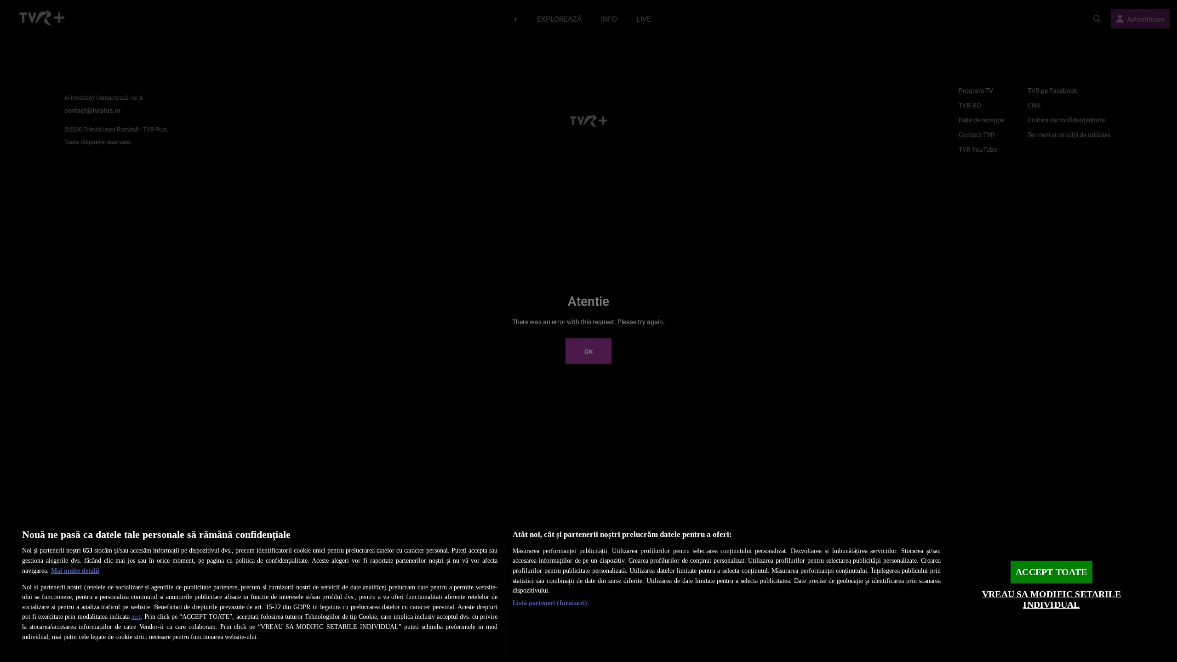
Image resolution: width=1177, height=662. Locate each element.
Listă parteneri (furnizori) (550, 602)
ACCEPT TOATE (1051, 572)
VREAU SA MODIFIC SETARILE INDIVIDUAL (1051, 599)
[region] (588, 588)
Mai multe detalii (75, 570)
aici (136, 616)
